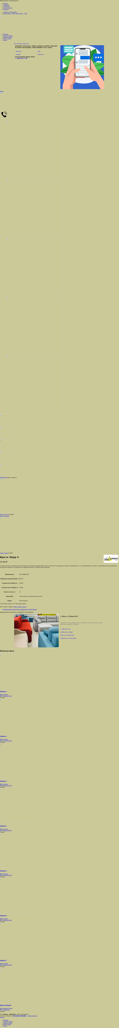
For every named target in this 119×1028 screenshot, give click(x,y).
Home (1, 477)
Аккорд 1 (3, 691)
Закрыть (2, 1017)
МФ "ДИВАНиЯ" (5, 1010)
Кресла (5, 477)
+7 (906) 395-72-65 (21, 58)
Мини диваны (18, 606)
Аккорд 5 (3, 826)
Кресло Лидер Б (4, 514)
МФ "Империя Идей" (6, 696)
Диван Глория (4, 553)
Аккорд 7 (3, 960)
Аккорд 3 (3, 781)
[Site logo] (8, 31)
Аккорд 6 (3, 915)
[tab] (61, 609)
